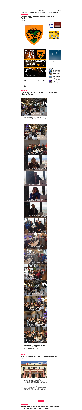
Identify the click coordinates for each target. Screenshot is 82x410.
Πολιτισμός (26, 14)
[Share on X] (22, 52)
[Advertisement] (19, 4)
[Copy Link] (22, 54)
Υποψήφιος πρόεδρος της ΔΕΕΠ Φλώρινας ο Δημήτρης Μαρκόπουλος (32, 346)
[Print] (22, 55)
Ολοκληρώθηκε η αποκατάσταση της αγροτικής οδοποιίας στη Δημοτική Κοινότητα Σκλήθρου (57, 73)
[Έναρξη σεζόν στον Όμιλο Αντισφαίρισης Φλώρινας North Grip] (50, 70)
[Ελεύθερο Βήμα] (41, 10)
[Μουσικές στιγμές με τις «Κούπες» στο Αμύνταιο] (50, 81)
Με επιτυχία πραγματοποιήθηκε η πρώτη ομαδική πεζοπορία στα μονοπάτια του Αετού (34, 345)
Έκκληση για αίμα (26, 86)
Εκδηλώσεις (23, 14)
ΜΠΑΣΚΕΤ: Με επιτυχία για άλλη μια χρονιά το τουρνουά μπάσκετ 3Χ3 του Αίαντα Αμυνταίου (35, 81)
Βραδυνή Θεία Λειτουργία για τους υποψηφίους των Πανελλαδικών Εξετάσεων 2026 (34, 80)
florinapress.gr (22, 19)
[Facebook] (52, 63)
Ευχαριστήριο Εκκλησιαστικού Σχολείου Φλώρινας (30, 349)
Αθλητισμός (54, 71)
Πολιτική (53, 79)
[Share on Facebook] (22, 51)
